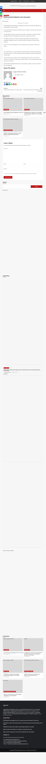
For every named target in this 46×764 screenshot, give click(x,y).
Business (5, 691)
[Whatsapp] (11, 84)
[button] (4, 10)
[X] (7, 84)
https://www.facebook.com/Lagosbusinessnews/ (17, 740)
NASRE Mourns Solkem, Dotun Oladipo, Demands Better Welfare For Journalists (18, 726)
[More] (16, 84)
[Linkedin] (9, 84)
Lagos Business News (19, 72)
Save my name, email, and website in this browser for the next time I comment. (20, 173)
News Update (6, 15)
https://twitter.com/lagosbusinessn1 (14, 742)
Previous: (13, 89)
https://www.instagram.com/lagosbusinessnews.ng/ (18, 743)
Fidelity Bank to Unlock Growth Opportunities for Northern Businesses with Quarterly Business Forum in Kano (22, 724)
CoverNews (28, 750)
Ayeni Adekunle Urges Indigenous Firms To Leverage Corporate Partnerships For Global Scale (21, 720)
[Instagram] (13, 84)
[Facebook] (5, 84)
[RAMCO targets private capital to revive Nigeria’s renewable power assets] (13, 125)
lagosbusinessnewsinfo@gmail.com (13, 739)
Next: (32, 90)
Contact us (33, 1)
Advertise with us (26, 1)
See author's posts (19, 74)
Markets (9, 691)
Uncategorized (27, 649)
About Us (20, 1)
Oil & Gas (13, 691)
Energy (5, 130)
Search (5, 182)
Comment (6, 148)
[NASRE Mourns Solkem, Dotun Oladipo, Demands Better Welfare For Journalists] (33, 104)
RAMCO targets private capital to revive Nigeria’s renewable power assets (17, 729)
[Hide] (0, 18)
